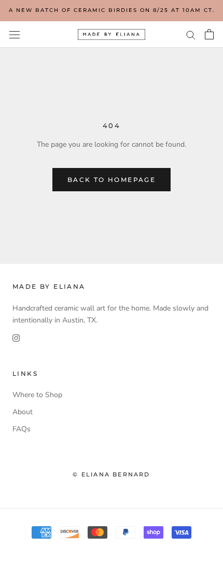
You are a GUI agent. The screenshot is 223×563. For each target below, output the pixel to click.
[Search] (191, 34)
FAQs (21, 429)
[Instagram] (16, 338)
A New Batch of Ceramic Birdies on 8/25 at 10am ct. (112, 10)
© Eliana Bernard (111, 474)
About (22, 412)
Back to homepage (111, 180)
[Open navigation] (14, 34)
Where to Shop (37, 395)
